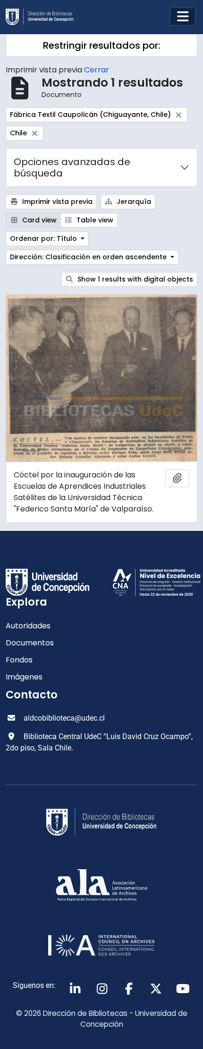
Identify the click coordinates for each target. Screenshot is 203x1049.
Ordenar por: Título (44, 238)
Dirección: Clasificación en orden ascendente (89, 257)
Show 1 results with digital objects (134, 279)
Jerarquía (133, 201)
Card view (38, 220)
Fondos (19, 659)
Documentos (30, 642)
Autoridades (28, 625)
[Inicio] (43, 17)
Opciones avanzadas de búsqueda (72, 167)
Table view (94, 220)
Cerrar (96, 69)
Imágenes (24, 676)
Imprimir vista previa (56, 201)
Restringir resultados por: (101, 45)
